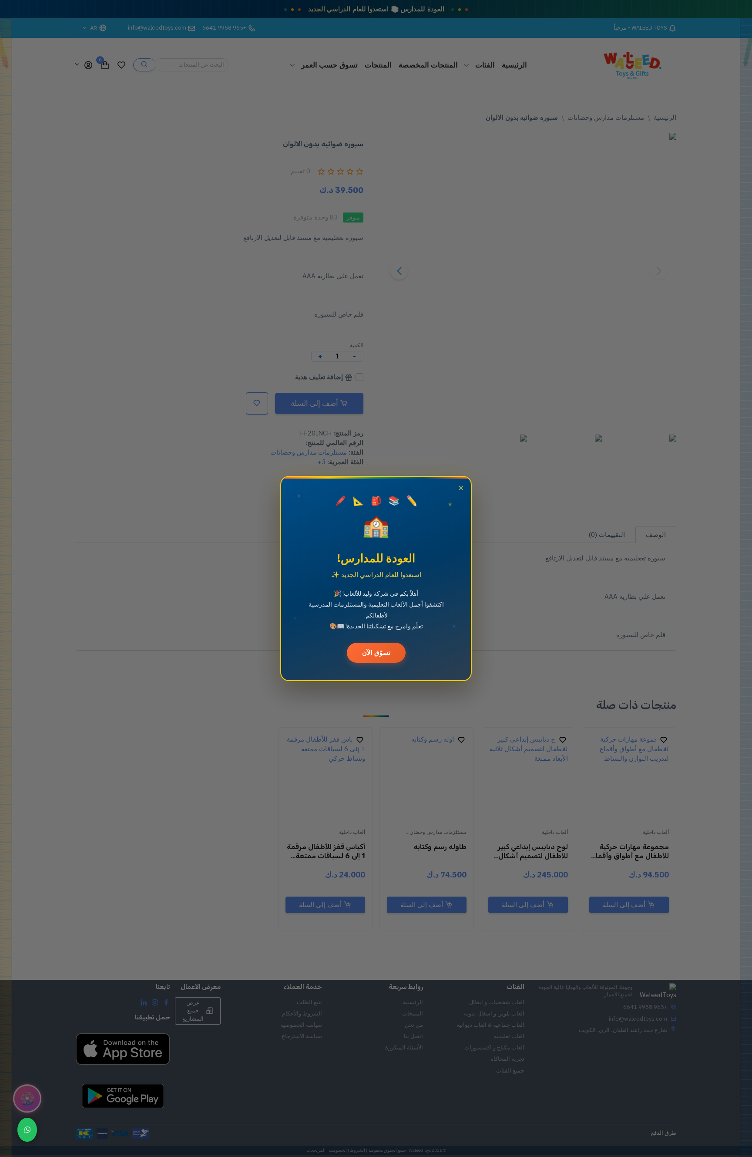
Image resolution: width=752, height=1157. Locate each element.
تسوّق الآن (376, 652)
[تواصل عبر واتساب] (27, 1130)
